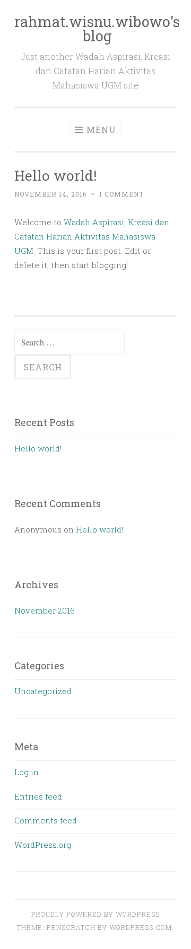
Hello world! (55, 175)
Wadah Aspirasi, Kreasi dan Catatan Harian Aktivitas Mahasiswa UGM (91, 236)
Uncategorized (43, 691)
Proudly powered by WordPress (95, 914)
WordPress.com (140, 927)
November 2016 (44, 610)
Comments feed (45, 820)
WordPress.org (42, 844)
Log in (26, 772)
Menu (101, 129)
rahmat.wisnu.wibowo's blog (97, 28)
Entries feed (38, 796)
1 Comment (121, 194)
